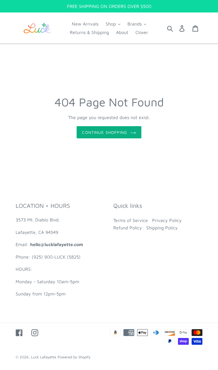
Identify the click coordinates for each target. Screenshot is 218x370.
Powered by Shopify (74, 357)
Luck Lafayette (43, 357)
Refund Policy (127, 227)
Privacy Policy (167, 220)
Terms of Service (130, 220)
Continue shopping (104, 132)
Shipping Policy (162, 227)
